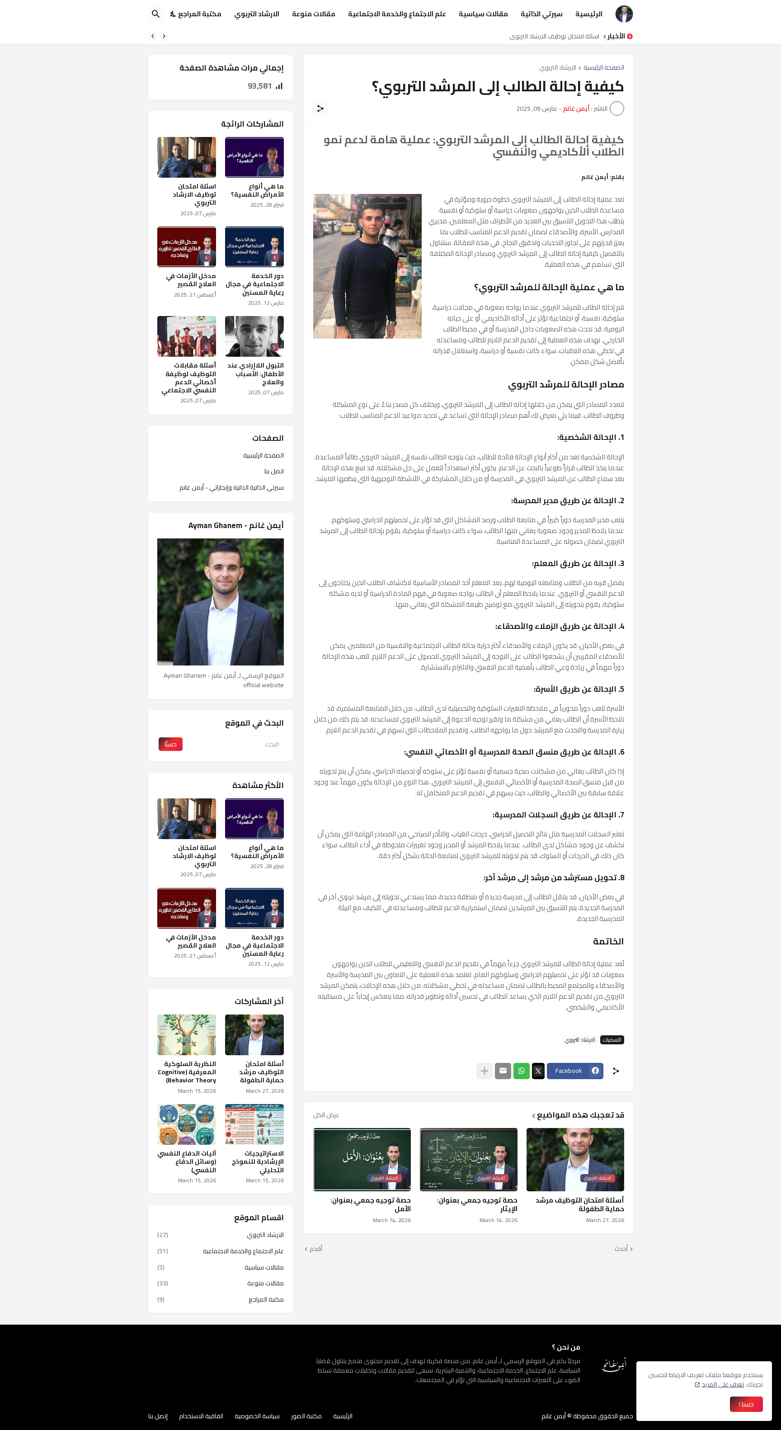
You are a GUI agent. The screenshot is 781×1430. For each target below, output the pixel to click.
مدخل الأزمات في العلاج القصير (191, 280)
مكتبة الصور (306, 1416)
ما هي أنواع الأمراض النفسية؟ (257, 190)
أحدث (621, 1249)
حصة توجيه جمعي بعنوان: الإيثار (477, 1204)
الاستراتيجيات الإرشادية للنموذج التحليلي (258, 1161)
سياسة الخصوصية (257, 1416)
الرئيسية (588, 13)
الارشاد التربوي (256, 13)
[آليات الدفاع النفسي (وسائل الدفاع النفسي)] (186, 1124)
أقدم (316, 1249)
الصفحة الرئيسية (603, 68)
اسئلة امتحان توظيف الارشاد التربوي (194, 194)
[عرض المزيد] (484, 1071)
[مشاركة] (320, 108)
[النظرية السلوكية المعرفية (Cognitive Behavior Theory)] (186, 1035)
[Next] (152, 36)
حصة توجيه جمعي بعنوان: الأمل (370, 1204)
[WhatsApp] (521, 1071)
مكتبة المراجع (199, 13)
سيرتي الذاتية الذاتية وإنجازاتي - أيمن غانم (231, 486)
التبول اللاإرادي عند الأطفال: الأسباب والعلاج (255, 373)
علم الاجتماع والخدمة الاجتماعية (397, 13)
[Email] (503, 1071)
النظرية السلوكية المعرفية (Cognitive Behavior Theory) (187, 1072)
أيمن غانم (553, 1416)
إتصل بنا (158, 1416)
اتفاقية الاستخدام (201, 1416)
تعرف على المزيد (723, 1384)
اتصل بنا (274, 471)
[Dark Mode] (173, 14)
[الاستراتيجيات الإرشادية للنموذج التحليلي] (254, 1124)
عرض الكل (326, 1115)
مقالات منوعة (313, 13)
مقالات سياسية (483, 13)
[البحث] (156, 14)
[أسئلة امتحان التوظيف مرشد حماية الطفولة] (254, 1035)
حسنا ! (746, 1404)
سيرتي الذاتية (542, 13)
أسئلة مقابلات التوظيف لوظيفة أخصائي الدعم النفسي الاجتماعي (188, 377)
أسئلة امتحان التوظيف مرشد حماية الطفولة (580, 1204)
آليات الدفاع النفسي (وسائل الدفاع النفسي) (186, 1161)
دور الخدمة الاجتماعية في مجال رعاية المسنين (538, 36)
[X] (538, 1071)
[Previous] (164, 36)
